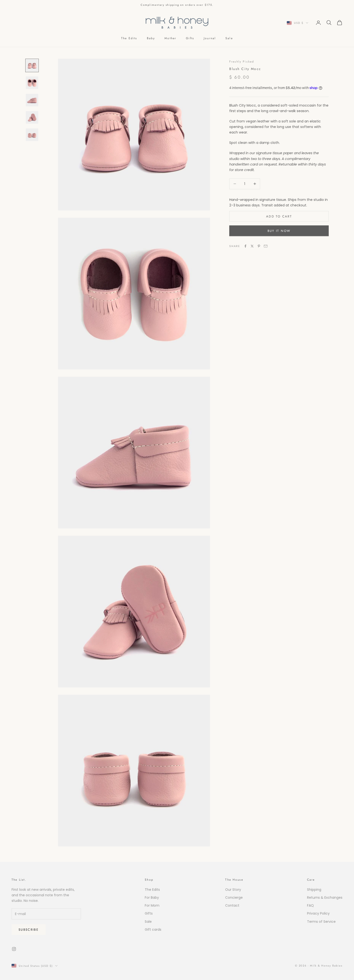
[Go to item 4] (32, 117)
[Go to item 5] (32, 134)
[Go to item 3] (32, 100)
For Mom (152, 905)
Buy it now (279, 231)
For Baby (152, 897)
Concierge (234, 897)
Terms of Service (321, 921)
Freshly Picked (241, 61)
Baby (151, 38)
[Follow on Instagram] (14, 949)
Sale (229, 38)
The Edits (129, 38)
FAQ (310, 905)
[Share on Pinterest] (259, 246)
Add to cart (279, 216)
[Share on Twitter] (252, 246)
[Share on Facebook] (245, 246)
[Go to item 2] (32, 82)
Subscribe (29, 929)
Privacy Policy (318, 913)
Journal (210, 38)
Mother (170, 38)
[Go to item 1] (32, 65)
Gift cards (153, 929)
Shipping (314, 889)
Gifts (190, 38)
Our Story (233, 889)
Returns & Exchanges (324, 897)
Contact (232, 905)
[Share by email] (266, 246)
